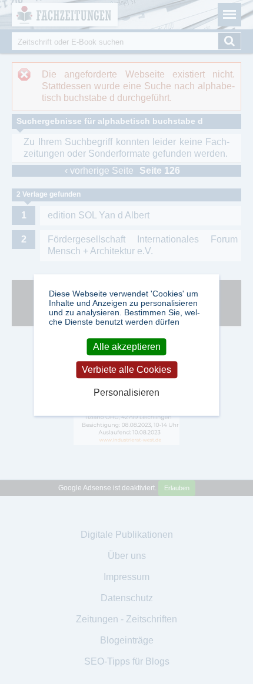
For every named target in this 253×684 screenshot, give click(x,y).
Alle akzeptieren (127, 347)
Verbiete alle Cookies (126, 370)
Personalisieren (126, 392)
